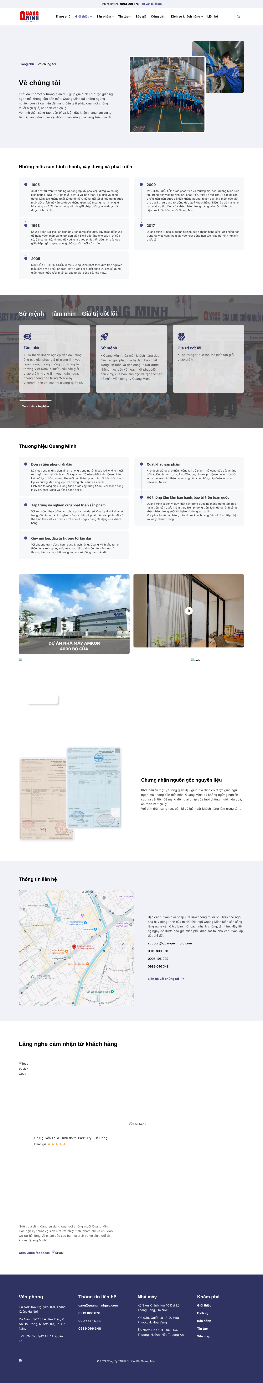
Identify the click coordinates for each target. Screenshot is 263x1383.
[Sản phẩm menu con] (113, 16)
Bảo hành (204, 1321)
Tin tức (202, 1328)
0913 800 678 (129, 3)
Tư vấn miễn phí (152, 3)
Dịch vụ (202, 1313)
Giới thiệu (204, 1305)
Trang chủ (26, 64)
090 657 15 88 (89, 1321)
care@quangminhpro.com (98, 1305)
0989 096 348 (89, 1328)
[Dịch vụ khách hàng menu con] (202, 16)
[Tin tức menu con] (130, 16)
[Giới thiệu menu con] (91, 16)
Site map (203, 1336)
